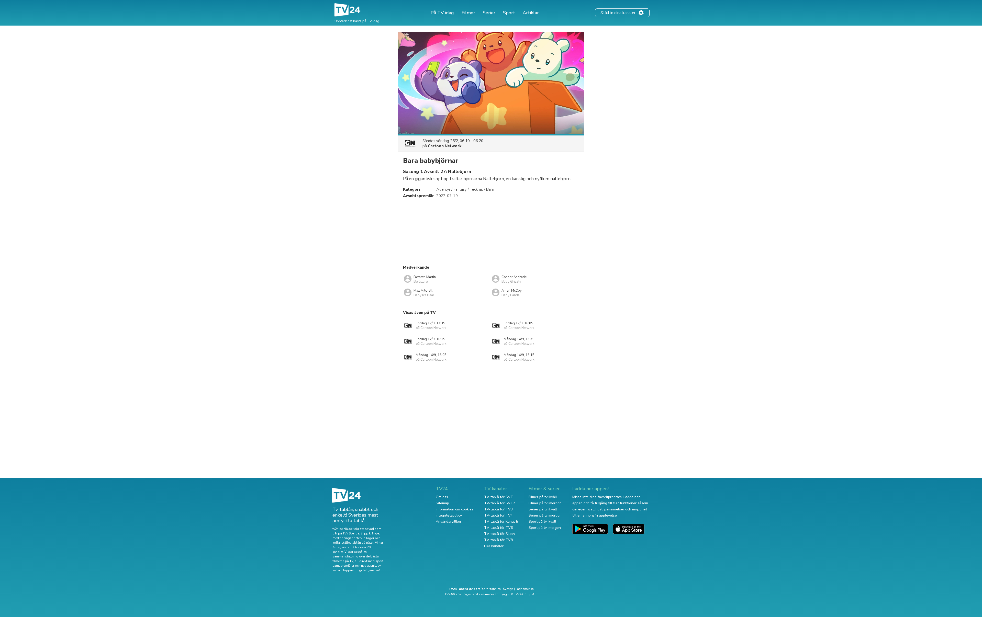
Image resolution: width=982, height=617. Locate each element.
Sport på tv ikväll (542, 521)
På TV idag (442, 13)
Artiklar (531, 13)
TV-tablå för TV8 (498, 540)
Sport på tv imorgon (545, 527)
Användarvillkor (448, 521)
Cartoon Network (445, 145)
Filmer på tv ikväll (543, 497)
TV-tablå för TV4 (498, 515)
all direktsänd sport (369, 561)
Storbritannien (491, 589)
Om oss (442, 497)
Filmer (468, 13)
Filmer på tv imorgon (545, 503)
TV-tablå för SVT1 (499, 497)
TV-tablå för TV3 (498, 509)
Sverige (508, 589)
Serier (489, 13)
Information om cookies (454, 509)
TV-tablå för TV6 (498, 527)
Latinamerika (525, 589)
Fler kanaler (494, 546)
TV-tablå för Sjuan (499, 533)
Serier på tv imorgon (545, 515)
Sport (509, 13)
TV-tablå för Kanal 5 (501, 521)
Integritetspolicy (449, 515)
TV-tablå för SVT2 (499, 503)
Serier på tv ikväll (543, 509)
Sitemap (442, 503)
